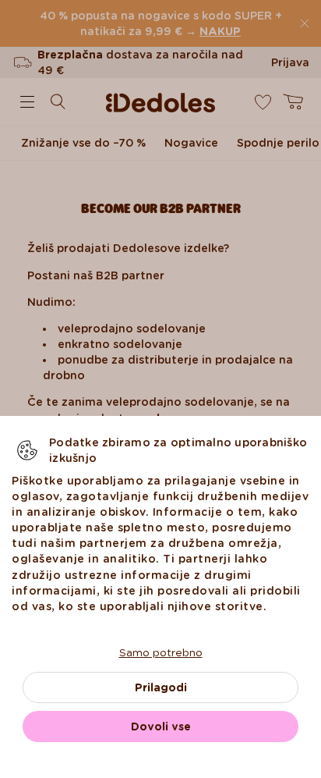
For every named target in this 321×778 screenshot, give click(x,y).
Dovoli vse (161, 726)
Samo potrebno (161, 652)
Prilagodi (161, 687)
